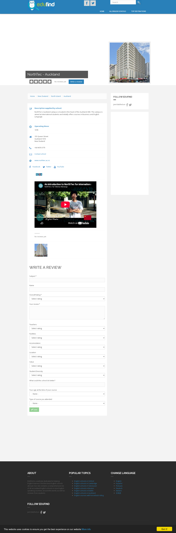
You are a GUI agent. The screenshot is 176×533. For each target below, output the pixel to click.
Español (119, 483)
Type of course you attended (40, 399)
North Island (56, 96)
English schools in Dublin (83, 490)
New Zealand (43, 96)
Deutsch (119, 488)
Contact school (40, 154)
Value (31, 362)
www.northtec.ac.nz (42, 160)
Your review (34, 304)
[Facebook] (127, 105)
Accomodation (34, 343)
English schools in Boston (84, 488)
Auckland (67, 96)
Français (119, 486)
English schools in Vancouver (85, 486)
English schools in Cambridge (85, 483)
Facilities (32, 334)
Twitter (48, 167)
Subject (32, 276)
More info (86, 529)
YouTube (60, 167)
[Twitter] (130, 105)
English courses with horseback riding (89, 495)
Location (32, 352)
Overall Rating (35, 295)
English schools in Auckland (85, 493)
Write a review (76, 81)
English (118, 481)
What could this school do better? (42, 380)
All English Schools (117, 11)
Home (102, 11)
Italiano (119, 490)
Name (31, 285)
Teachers (33, 324)
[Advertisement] (67, 436)
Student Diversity (36, 371)
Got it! (164, 529)
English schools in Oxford (84, 481)
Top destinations (138, 11)
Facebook (36, 167)
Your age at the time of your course (43, 390)
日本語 (118, 493)
